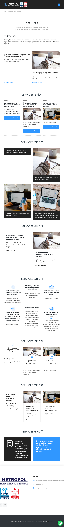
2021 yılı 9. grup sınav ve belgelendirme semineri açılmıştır (51, 292)
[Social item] (5, 505)
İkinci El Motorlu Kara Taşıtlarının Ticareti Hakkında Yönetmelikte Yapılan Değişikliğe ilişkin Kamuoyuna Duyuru (12, 316)
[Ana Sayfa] (15, 4)
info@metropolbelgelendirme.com (45, 488)
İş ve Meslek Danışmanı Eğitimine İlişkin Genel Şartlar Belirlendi (45, 73)
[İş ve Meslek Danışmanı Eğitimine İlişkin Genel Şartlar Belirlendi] (46, 240)
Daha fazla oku (9, 83)
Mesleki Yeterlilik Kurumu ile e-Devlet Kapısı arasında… (51, 314)
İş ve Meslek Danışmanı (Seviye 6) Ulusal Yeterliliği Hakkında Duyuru (17, 55)
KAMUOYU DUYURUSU (32, 307)
